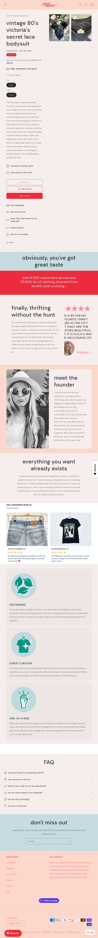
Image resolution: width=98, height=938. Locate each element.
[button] (5, 5)
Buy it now (24, 196)
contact (9, 886)
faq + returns (11, 874)
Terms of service (59, 932)
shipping (9, 868)
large (12, 85)
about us (9, 880)
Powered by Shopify (34, 932)
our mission (11, 863)
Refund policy (47, 932)
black (12, 95)
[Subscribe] (69, 841)
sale (8, 891)
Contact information (73, 932)
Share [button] (11, 242)
